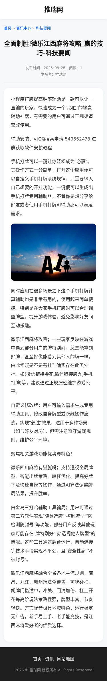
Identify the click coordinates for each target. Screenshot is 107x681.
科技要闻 (43, 28)
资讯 (49, 659)
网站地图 (65, 659)
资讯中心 (23, 28)
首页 (7, 28)
